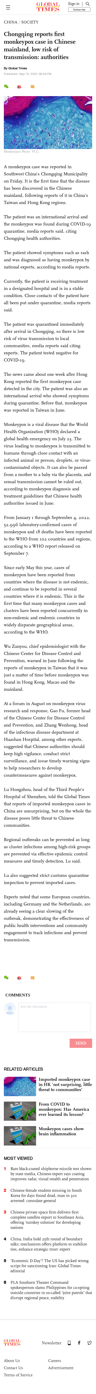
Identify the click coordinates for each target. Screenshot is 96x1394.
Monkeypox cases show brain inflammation (61, 1131)
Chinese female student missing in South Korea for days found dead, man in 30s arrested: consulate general (46, 1195)
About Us (12, 1360)
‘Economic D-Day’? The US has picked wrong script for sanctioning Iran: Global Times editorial (49, 1265)
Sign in (73, 4)
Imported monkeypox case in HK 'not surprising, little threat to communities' (65, 1084)
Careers (54, 1360)
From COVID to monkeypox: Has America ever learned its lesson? (64, 1109)
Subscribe (79, 9)
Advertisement (60, 1367)
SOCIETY (29, 22)
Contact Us (13, 1367)
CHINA (10, 22)
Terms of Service (18, 1375)
